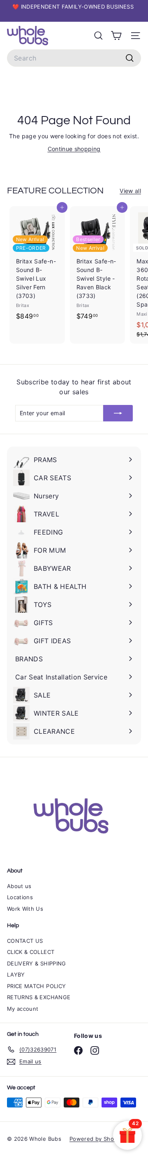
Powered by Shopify (96, 1138)
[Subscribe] (118, 413)
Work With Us (25, 908)
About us (19, 886)
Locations (20, 897)
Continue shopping (74, 148)
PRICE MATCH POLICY (36, 986)
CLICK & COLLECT (30, 952)
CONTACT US (25, 940)
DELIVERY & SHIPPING (36, 963)
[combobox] (74, 58)
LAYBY (16, 974)
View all (130, 190)
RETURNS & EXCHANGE (38, 997)
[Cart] (116, 35)
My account (23, 1008)
